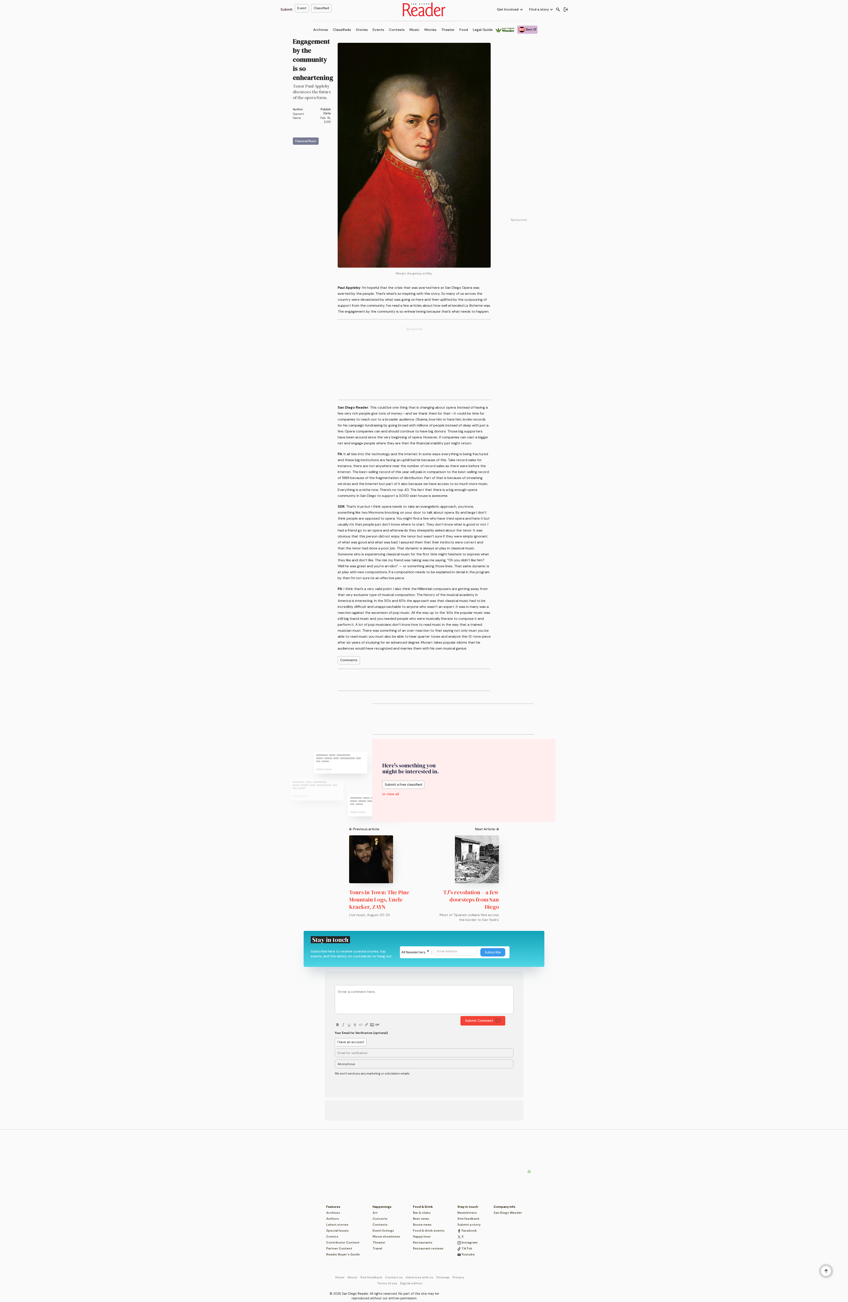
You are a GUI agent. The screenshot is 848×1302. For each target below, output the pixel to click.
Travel (377, 1248)
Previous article (366, 829)
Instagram (469, 1242)
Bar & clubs (422, 1213)
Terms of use (387, 1283)
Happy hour (422, 1236)
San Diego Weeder (508, 1213)
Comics (332, 1236)
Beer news (421, 1219)
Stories (362, 29)
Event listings (383, 1230)
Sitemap (443, 1277)
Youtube (468, 1254)
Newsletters (467, 1213)
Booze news (422, 1225)
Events (378, 29)
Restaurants (422, 1242)
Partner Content (339, 1248)
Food (463, 29)
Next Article (485, 829)
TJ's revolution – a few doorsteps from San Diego (471, 900)
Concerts (380, 1219)
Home (339, 1277)
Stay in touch (467, 1207)
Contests (397, 29)
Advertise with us (419, 1277)
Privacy (458, 1277)
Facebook (469, 1230)
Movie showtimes (386, 1236)
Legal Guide (483, 29)
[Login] (566, 9)
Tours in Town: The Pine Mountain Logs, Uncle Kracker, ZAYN (379, 900)
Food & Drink (423, 1207)
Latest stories (337, 1225)
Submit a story (469, 1225)
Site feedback (468, 1219)
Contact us (394, 1277)
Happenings (382, 1207)
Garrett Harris (298, 116)
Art (375, 1213)
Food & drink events (429, 1230)
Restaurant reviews (428, 1248)
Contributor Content (343, 1242)
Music (414, 29)
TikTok (466, 1248)
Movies (430, 29)
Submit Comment (479, 1020)
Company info (504, 1207)
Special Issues (337, 1230)
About (352, 1277)
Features (333, 1207)
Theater (447, 29)
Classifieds (342, 29)
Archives (320, 29)
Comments (349, 660)
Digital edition (411, 1283)
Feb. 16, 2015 (325, 120)
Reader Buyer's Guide (343, 1254)
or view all (390, 794)
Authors (332, 1219)
